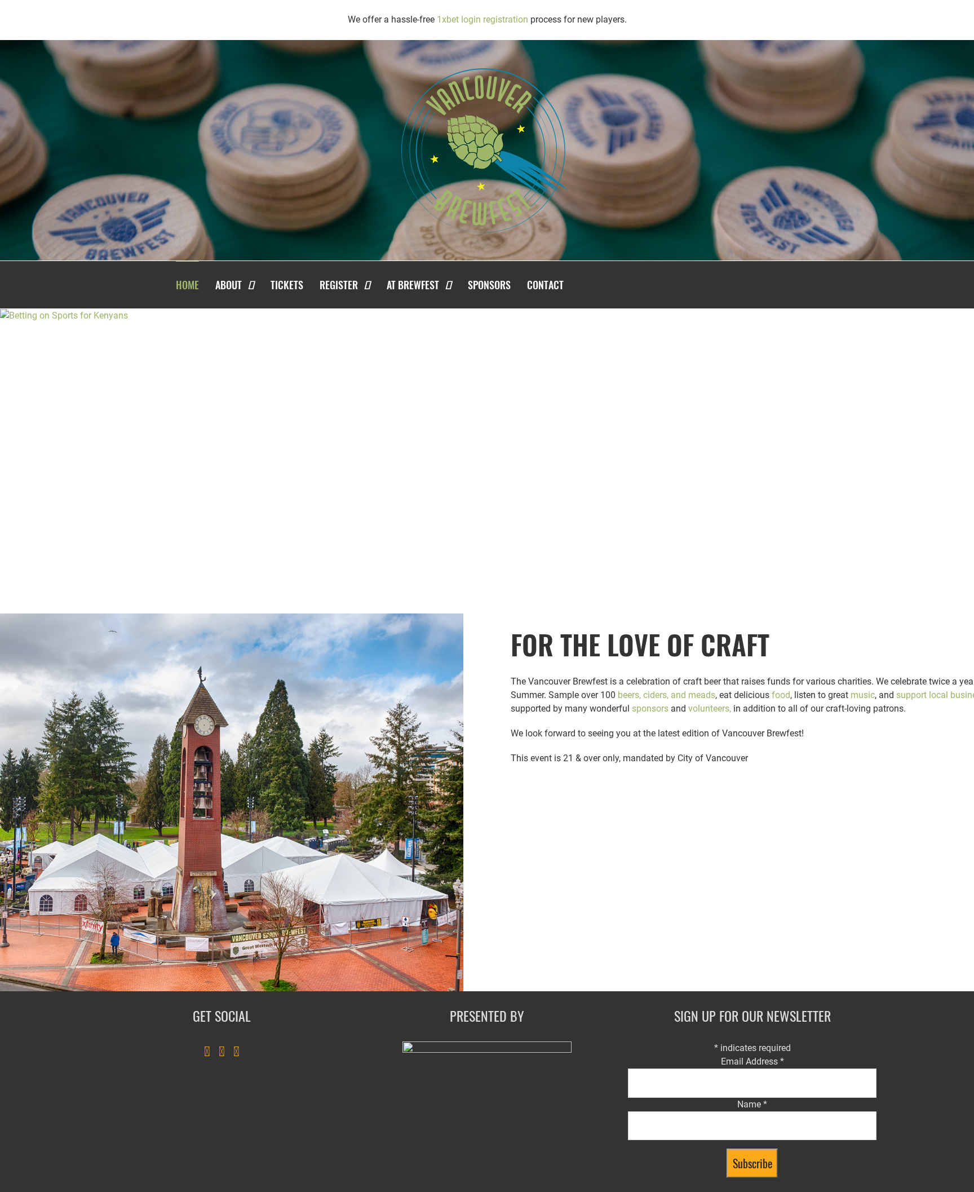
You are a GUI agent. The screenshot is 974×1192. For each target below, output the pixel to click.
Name (752, 1104)
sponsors (650, 708)
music (863, 695)
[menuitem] (194, 284)
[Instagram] (236, 1051)
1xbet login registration (482, 19)
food (781, 695)
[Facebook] (207, 1051)
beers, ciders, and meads (666, 695)
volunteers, (709, 708)
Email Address (752, 1061)
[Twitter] (222, 1051)
